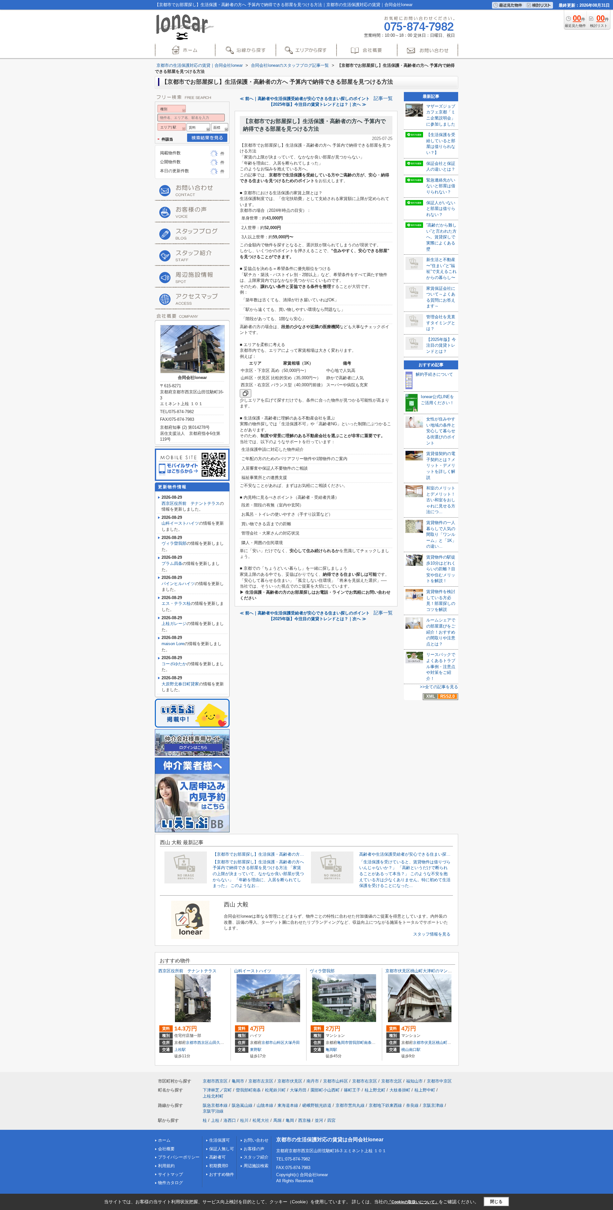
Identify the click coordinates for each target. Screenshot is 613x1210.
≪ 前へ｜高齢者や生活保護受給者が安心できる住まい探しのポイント (305, 98)
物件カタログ (170, 1182)
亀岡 (290, 1120)
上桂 (215, 1120)
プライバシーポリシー (179, 1157)
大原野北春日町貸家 (180, 684)
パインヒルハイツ (178, 583)
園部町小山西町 (325, 1090)
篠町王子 (352, 1090)
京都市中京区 (439, 1081)
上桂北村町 (213, 1096)
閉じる (496, 1201)
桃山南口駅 (410, 1049)
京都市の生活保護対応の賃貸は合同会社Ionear (329, 1139)
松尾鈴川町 (275, 1090)
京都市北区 (391, 1081)
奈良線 (412, 1105)
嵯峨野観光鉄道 (316, 1105)
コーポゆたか (174, 663)
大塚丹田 (292, 1042)
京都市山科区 (272, 1042)
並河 (319, 1120)
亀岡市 (343, 1042)
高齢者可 (217, 1157)
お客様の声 (254, 1148)
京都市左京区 (260, 1081)
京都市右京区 (364, 1081)
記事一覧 (383, 98)
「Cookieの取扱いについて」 (413, 1202)
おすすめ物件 (221, 1174)
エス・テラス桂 (176, 603)
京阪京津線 (433, 1105)
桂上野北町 (375, 1090)
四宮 (331, 1120)
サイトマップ (170, 1174)
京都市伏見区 (424, 1042)
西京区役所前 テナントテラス (191, 503)
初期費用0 (218, 1165)
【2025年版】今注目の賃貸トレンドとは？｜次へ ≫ (317, 104)
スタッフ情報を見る (431, 934)
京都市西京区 (197, 1042)
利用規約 (166, 1165)
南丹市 (312, 1081)
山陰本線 (265, 1105)
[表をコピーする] (245, 393)
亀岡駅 (331, 1049)
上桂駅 (180, 1049)
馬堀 (277, 1120)
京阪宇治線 (213, 1111)
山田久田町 (218, 1042)
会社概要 (166, 1148)
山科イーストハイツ (180, 523)
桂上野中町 (424, 1090)
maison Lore (173, 643)
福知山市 (414, 1081)
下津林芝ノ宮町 (217, 1090)
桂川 (244, 1120)
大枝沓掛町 (400, 1090)
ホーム (164, 1140)
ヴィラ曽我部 (174, 543)
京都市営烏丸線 (350, 1105)
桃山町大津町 (447, 1042)
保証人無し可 (221, 1148)
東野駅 (255, 1049)
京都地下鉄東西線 (385, 1105)
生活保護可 (219, 1140)
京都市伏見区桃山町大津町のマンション (422, 970)
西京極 (304, 1120)
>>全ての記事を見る (439, 686)
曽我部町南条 (360, 1042)
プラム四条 (172, 563)
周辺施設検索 (256, 1165)
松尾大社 (261, 1120)
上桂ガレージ (174, 623)
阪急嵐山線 (242, 1105)
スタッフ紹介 (256, 1157)
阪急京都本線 (215, 1105)
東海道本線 (287, 1105)
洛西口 (229, 1120)
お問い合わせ (256, 1140)
